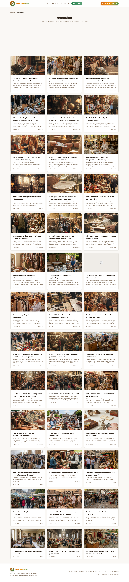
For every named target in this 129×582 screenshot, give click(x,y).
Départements (54, 3)
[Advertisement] (64, 39)
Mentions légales (114, 571)
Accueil (12, 12)
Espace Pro (77, 3)
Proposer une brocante (93, 571)
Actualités (66, 3)
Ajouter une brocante (110, 3)
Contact (104, 571)
